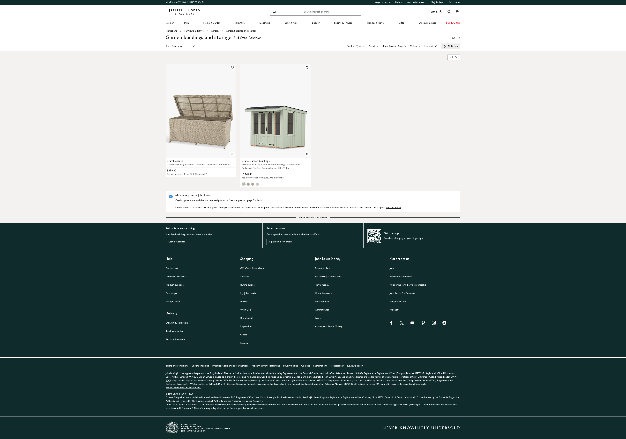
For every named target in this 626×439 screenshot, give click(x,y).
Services (244, 276)
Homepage (171, 30)
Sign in (434, 11)
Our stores (454, 2)
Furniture (240, 22)
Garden (215, 30)
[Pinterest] (423, 324)
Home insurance (323, 293)
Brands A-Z (246, 317)
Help (397, 2)
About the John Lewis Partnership (408, 284)
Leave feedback (176, 241)
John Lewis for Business (402, 293)
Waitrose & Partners (401, 276)
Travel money (322, 284)
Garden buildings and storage (241, 30)
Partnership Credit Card (328, 276)
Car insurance (322, 309)
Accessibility (337, 365)
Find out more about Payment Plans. (183, 387)
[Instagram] (434, 324)
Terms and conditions (177, 365)
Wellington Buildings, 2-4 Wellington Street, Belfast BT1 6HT (196, 384)
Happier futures (398, 301)
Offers (243, 334)
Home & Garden (211, 22)
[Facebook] (391, 324)
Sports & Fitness (343, 22)
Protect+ (395, 309)
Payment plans (322, 268)
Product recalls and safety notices (230, 365)
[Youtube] (412, 324)
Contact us (172, 268)
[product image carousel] (201, 111)
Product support (175, 284)
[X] (402, 324)
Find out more (393, 207)
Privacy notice (290, 365)
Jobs (392, 268)
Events (244, 342)
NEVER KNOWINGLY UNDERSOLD (185, 2)
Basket (244, 301)
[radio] (244, 184)
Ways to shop (381, 2)
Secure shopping (200, 365)
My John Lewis (437, 2)
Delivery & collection (177, 322)
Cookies (305, 365)
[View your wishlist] (448, 12)
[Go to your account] (441, 12)
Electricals (264, 22)
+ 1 (262, 184)
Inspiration (246, 326)
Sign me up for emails (280, 241)
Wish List (245, 309)
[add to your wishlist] (232, 67)
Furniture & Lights (194, 30)
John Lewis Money (415, 2)
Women (170, 22)
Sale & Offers (453, 22)
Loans (318, 317)
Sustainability (320, 365)
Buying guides (247, 284)
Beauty (316, 22)
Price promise (173, 301)
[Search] (274, 12)
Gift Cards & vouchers (252, 268)
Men (186, 22)
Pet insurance (322, 301)
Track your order (174, 331)
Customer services (176, 276)
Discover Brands (427, 22)
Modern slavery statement (266, 365)
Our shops (171, 293)
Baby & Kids (291, 22)
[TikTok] (444, 324)
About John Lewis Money (328, 326)
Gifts (401, 22)
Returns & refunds (175, 339)
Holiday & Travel (375, 22)
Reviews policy (355, 365)
